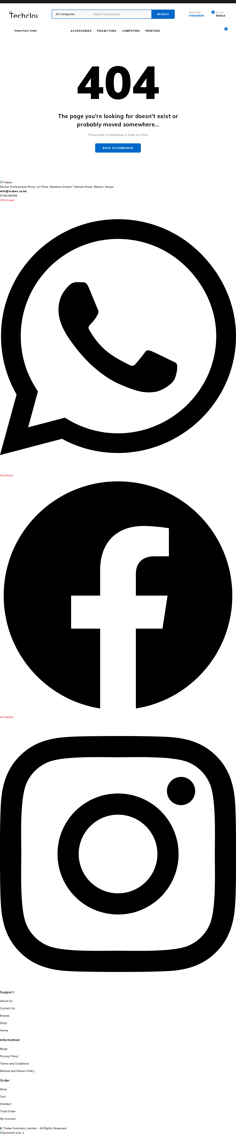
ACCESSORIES (81, 30)
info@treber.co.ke (13, 191)
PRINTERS (152, 30)
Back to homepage (118, 148)
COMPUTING (131, 30)
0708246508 (8, 195)
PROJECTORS (107, 30)
